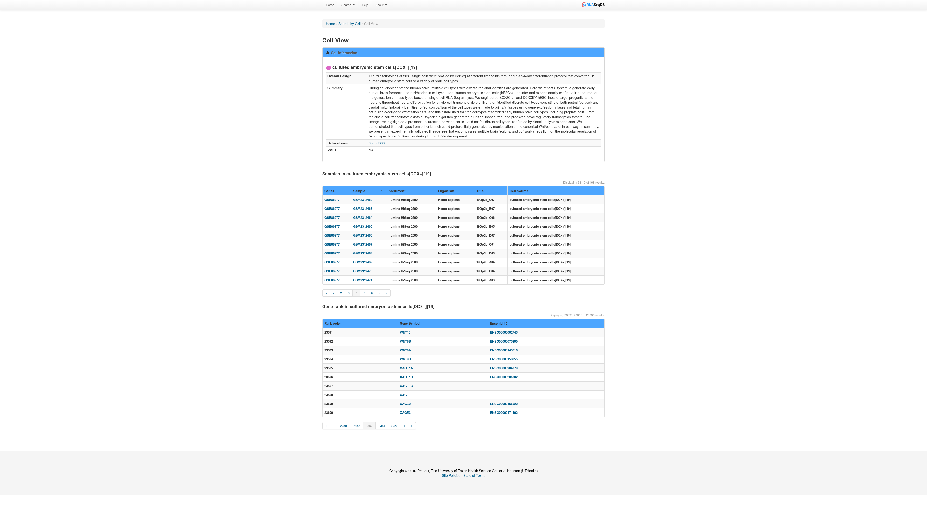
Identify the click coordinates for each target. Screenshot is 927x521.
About (380, 4)
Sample (359, 190)
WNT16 (405, 332)
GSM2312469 (362, 262)
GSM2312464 (362, 217)
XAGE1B (406, 377)
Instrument (397, 190)
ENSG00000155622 (504, 403)
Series (329, 190)
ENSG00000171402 (504, 412)
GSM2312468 (362, 253)
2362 (394, 425)
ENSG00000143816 (504, 350)
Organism (446, 190)
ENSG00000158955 (504, 359)
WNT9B (405, 359)
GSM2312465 (362, 226)
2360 (369, 425)
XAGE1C (406, 386)
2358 (343, 425)
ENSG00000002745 (504, 332)
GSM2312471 (362, 280)
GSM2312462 (362, 199)
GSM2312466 (362, 235)
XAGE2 (405, 403)
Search (346, 4)
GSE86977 (377, 143)
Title (480, 190)
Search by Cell (349, 23)
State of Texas (474, 475)
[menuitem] (330, 5)
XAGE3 (405, 412)
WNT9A (405, 350)
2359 (356, 425)
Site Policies (451, 475)
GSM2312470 (362, 271)
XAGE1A (406, 368)
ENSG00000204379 (504, 368)
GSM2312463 (362, 208)
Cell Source (519, 190)
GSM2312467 (362, 244)
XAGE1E (406, 394)
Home (330, 4)
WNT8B (405, 341)
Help (365, 4)
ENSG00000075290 (504, 341)
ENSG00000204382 (504, 377)
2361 (382, 425)
